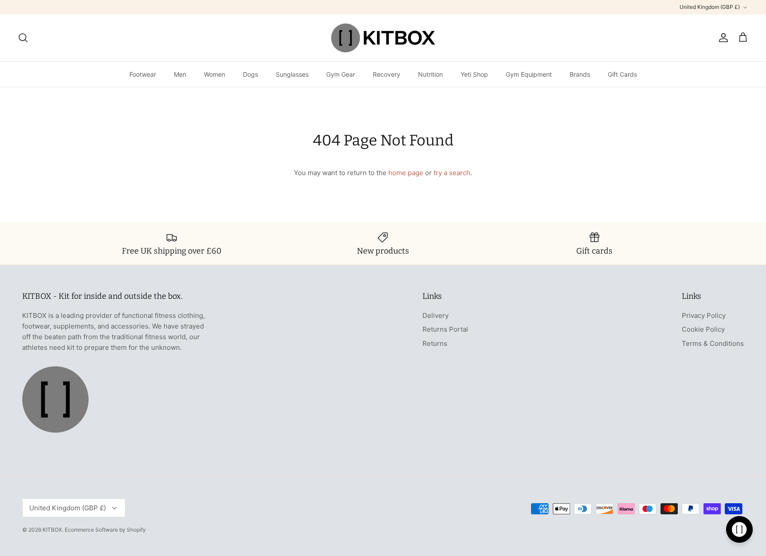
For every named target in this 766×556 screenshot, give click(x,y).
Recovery (386, 74)
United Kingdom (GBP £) (710, 7)
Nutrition (430, 74)
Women (214, 74)
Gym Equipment (529, 74)
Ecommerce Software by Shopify (105, 529)
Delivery (435, 315)
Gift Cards (622, 74)
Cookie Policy (703, 329)
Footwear (142, 74)
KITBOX (52, 529)
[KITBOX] (383, 37)
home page (405, 172)
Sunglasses (292, 74)
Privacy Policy (704, 315)
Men (180, 74)
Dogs (250, 74)
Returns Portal (445, 329)
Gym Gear (340, 74)
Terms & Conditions (713, 343)
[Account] (722, 37)
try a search (452, 172)
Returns (434, 343)
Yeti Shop (474, 74)
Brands (580, 74)
